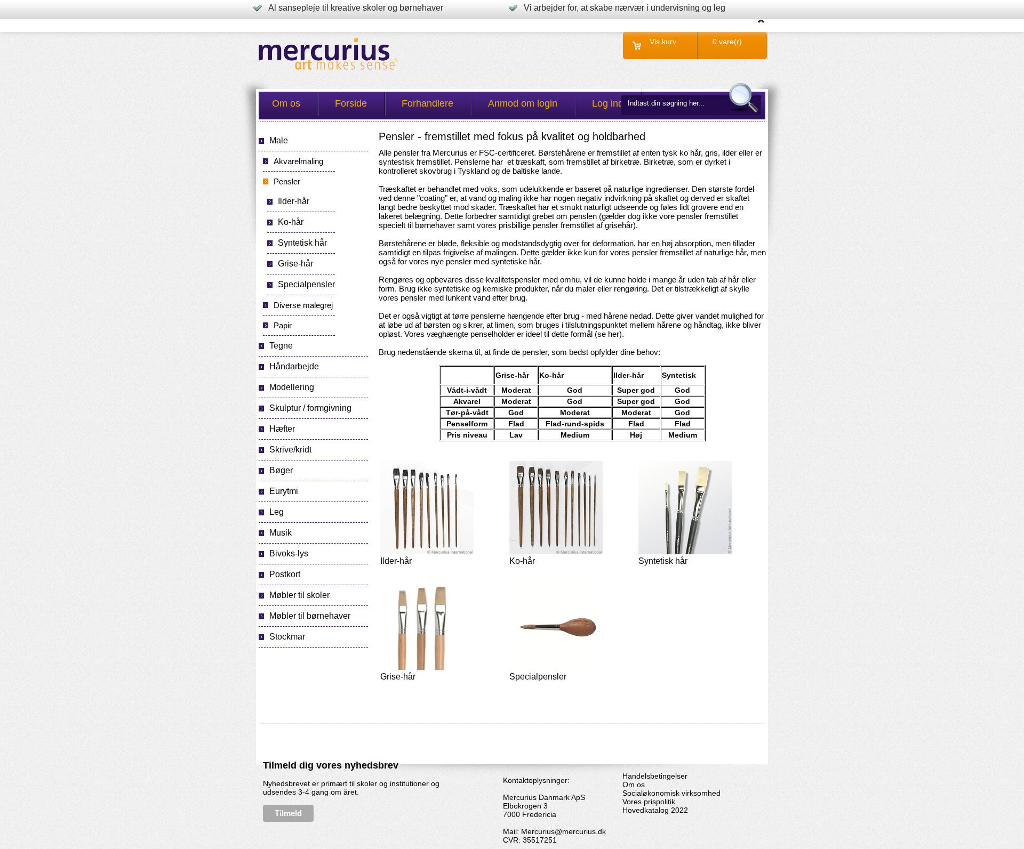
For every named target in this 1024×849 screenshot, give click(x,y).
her (613, 333)
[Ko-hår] (556, 552)
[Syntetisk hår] (685, 552)
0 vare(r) (727, 41)
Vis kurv (663, 41)
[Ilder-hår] (427, 552)
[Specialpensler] (556, 668)
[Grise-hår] (427, 668)
